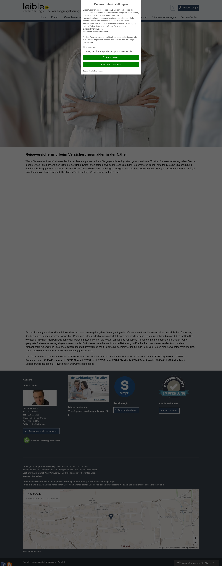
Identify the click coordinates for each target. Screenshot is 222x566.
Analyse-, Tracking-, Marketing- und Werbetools (109, 51)
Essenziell (91, 47)
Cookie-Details (88, 71)
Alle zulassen (112, 57)
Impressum (98, 71)
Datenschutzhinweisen (93, 29)
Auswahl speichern (112, 64)
